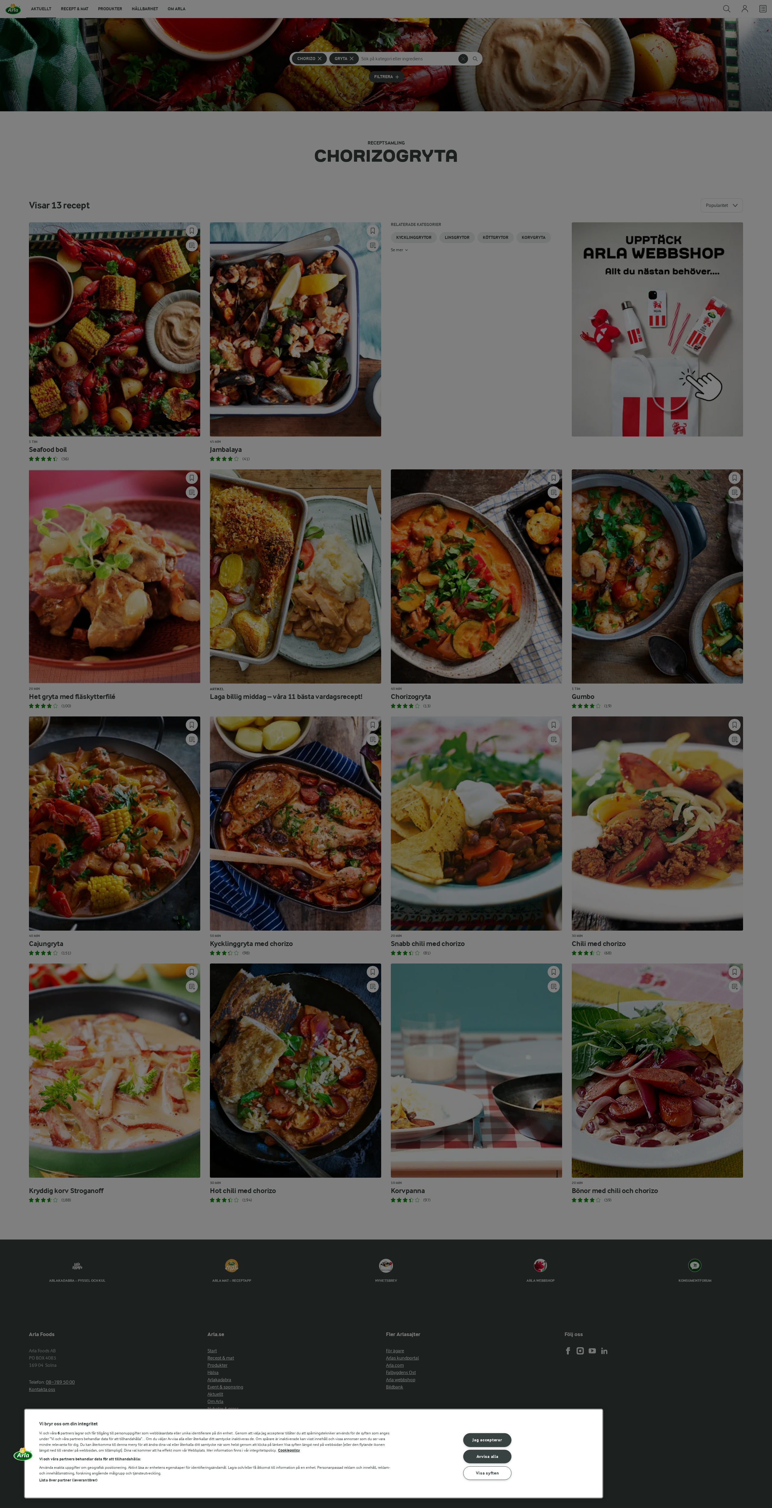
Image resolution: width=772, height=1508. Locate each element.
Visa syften (487, 1473)
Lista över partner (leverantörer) (68, 1480)
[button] (23, 1456)
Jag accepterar (487, 1440)
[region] (313, 1453)
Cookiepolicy (289, 1450)
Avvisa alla (487, 1456)
